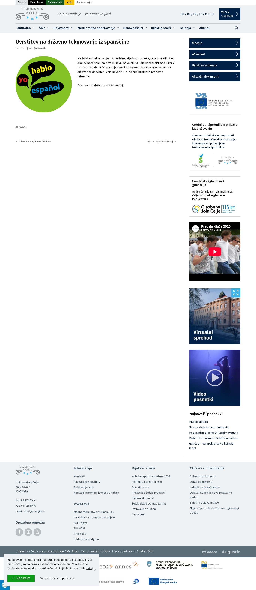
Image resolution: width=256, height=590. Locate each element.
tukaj (89, 568)
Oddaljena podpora (86, 539)
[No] (95, 570)
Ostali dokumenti (201, 482)
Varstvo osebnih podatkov (96, 551)
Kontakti (79, 476)
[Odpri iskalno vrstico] (236, 28)
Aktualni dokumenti (205, 76)
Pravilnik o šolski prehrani (148, 492)
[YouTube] (37, 532)
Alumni (204, 28)
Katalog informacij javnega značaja (96, 492)
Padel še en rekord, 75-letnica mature (213, 438)
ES (200, 14)
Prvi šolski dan (198, 422)
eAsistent (198, 54)
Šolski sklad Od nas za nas (149, 503)
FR (194, 14)
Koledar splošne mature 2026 (151, 476)
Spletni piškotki (145, 551)
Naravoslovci (55, 2)
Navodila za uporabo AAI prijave (94, 517)
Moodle (197, 43)
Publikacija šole (84, 487)
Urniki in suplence (204, 65)
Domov (22, 2)
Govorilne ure (140, 487)
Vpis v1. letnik (227, 14)
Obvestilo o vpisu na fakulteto (35, 141)
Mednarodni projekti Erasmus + (94, 512)
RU (207, 14)
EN (182, 14)
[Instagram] (28, 532)
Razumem (23, 578)
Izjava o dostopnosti (123, 551)
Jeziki (69, 2)
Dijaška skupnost (143, 498)
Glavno (23, 126)
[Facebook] (19, 532)
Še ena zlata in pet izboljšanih (209, 427)
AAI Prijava (80, 523)
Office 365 (80, 533)
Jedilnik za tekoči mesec (147, 482)
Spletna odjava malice (204, 502)
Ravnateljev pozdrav (87, 482)
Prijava (75, 551)
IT (213, 14)
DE (188, 14)
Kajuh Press (36, 2)
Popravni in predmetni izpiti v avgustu (213, 432)
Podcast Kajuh (84, 2)
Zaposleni (138, 514)
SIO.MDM (79, 528)
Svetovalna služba (144, 509)
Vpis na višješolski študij (160, 141)
